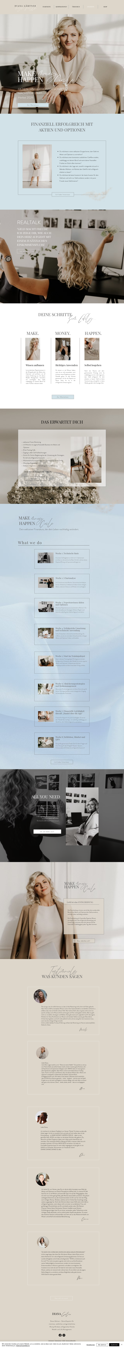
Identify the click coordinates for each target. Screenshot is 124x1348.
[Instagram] (63, 1335)
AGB (63, 1340)
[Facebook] (60, 1335)
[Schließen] (122, 1344)
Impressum (51, 1340)
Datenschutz (58, 1340)
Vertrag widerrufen (71, 1340)
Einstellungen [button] (91, 1345)
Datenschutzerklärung (23, 1346)
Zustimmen (114, 1345)
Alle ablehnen (102, 1345)
